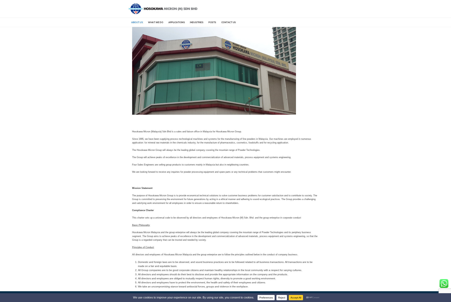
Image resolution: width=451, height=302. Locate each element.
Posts (212, 22)
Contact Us (228, 22)
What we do (155, 22)
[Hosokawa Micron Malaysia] (163, 9)
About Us (137, 22)
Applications (176, 22)
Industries (196, 22)
